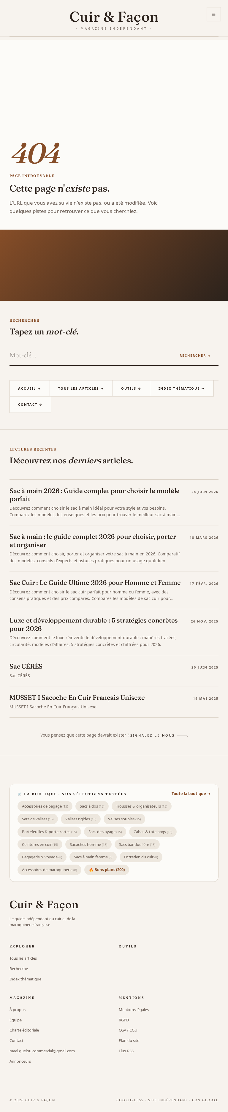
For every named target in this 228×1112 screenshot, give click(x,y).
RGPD (124, 1020)
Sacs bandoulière (137, 844)
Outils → (131, 388)
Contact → (30, 404)
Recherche (19, 968)
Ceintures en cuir (40, 844)
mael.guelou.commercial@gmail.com (42, 1050)
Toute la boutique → (191, 793)
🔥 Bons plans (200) (107, 869)
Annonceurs (20, 1061)
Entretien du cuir (141, 857)
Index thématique (25, 979)
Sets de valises (37, 819)
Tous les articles (23, 958)
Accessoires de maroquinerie (49, 869)
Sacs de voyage (105, 831)
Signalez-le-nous (152, 735)
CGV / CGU (128, 1030)
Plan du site (129, 1040)
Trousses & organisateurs (141, 806)
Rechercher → (195, 355)
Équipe (16, 1020)
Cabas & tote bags (153, 831)
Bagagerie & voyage (42, 857)
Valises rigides (80, 819)
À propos (18, 1009)
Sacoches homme (88, 844)
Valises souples (124, 819)
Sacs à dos (92, 806)
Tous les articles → (81, 388)
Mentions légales (134, 1009)
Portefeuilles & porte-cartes (49, 831)
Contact (16, 1040)
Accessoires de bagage (45, 806)
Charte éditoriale (24, 1030)
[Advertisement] (114, 81)
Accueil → (29, 388)
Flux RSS (126, 1050)
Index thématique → (182, 388)
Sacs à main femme (93, 857)
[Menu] (214, 14)
